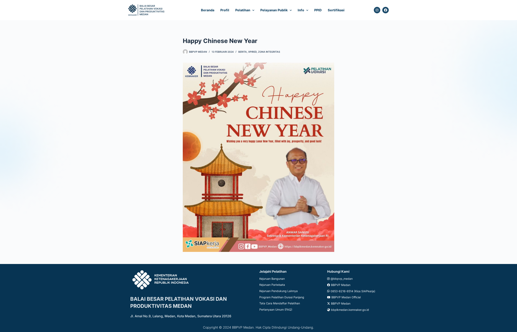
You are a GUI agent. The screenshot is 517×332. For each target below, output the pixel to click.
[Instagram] (377, 10)
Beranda (207, 10)
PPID (318, 10)
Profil (224, 10)
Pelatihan (242, 10)
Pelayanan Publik (274, 10)
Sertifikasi (336, 10)
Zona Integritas (269, 51)
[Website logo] (147, 10)
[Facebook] (385, 10)
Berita (242, 51)
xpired (252, 51)
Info (301, 10)
